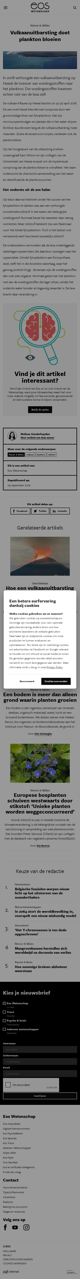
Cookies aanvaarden (56, 681)
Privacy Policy (55, 667)
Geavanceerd (27, 681)
